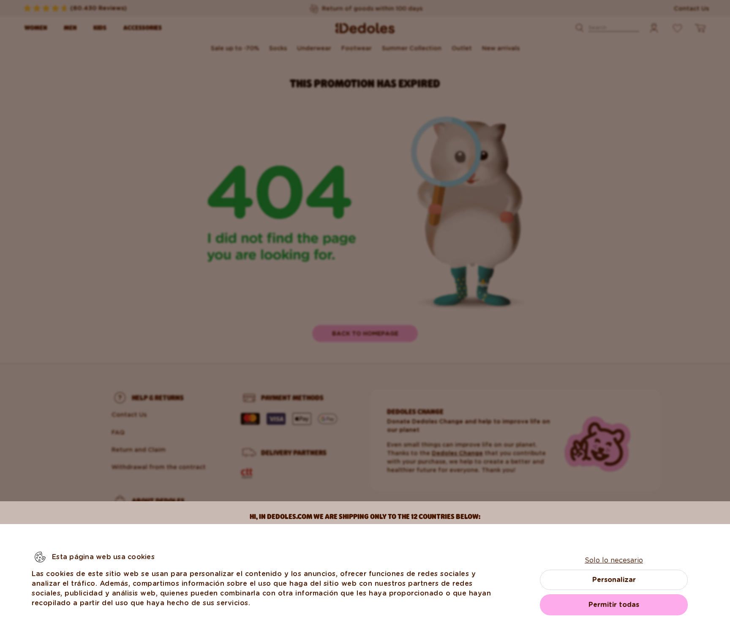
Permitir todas (613, 605)
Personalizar (614, 580)
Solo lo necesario (614, 560)
